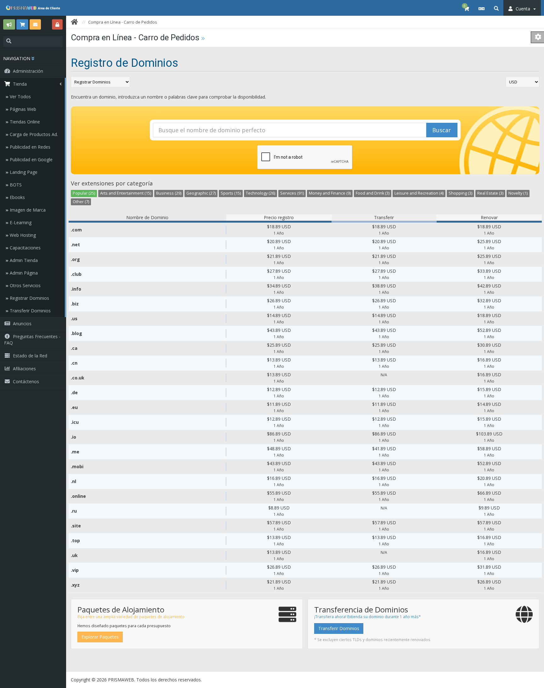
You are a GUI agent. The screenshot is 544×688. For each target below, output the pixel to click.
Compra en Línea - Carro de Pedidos (122, 22)
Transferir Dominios (29, 311)
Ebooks (16, 197)
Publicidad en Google (30, 159)
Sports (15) (231, 193)
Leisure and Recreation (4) (419, 193)
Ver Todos (19, 97)
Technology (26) (260, 193)
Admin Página (23, 273)
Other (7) (81, 201)
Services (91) (292, 193)
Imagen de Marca (27, 210)
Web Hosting (22, 235)
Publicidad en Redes (29, 147)
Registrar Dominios (28, 298)
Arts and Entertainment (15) (125, 193)
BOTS (15, 185)
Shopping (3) (460, 193)
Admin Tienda (23, 260)
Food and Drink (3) (372, 193)
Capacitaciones (24, 248)
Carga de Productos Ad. (33, 134)
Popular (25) (84, 193)
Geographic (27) (201, 193)
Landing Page (22, 172)
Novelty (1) (518, 193)
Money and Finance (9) (330, 193)
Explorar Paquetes (100, 637)
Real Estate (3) (490, 193)
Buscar (441, 130)
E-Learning (19, 222)
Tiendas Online (24, 122)
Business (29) (168, 193)
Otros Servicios (24, 285)
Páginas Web (22, 109)
